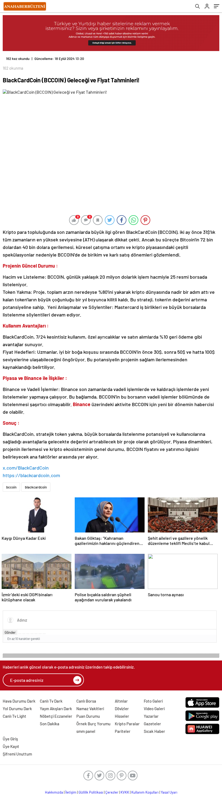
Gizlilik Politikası (91, 792)
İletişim (70, 792)
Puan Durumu (88, 716)
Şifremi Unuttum (17, 753)
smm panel (85, 731)
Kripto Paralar (127, 723)
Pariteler (122, 731)
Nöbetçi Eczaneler (56, 716)
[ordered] (32, 633)
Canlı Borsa (86, 701)
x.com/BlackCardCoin (26, 468)
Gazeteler (152, 723)
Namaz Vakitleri (90, 708)
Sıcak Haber (154, 731)
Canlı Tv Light (14, 716)
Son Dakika (49, 723)
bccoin (11, 487)
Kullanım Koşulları (145, 792)
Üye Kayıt (11, 746)
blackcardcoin (36, 487)
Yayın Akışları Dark (56, 708)
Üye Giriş (10, 738)
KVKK (124, 792)
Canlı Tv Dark (51, 701)
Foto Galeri (153, 701)
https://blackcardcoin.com (31, 475)
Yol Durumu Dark (17, 708)
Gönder (10, 632)
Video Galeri (154, 708)
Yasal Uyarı (169, 792)
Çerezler (111, 792)
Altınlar (121, 701)
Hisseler (122, 716)
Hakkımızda (54, 792)
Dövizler (122, 708)
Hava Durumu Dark (19, 701)
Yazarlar (151, 716)
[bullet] (36, 633)
